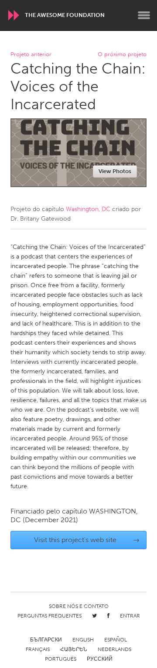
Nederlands (114, 649)
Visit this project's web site (87, 540)
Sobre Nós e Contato (79, 606)
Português (60, 659)
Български (46, 640)
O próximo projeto (122, 54)
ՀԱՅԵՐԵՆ (73, 649)
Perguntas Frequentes (49, 616)
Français (38, 649)
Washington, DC (88, 209)
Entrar (130, 616)
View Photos (115, 171)
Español (115, 640)
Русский (100, 659)
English (83, 640)
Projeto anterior (30, 54)
